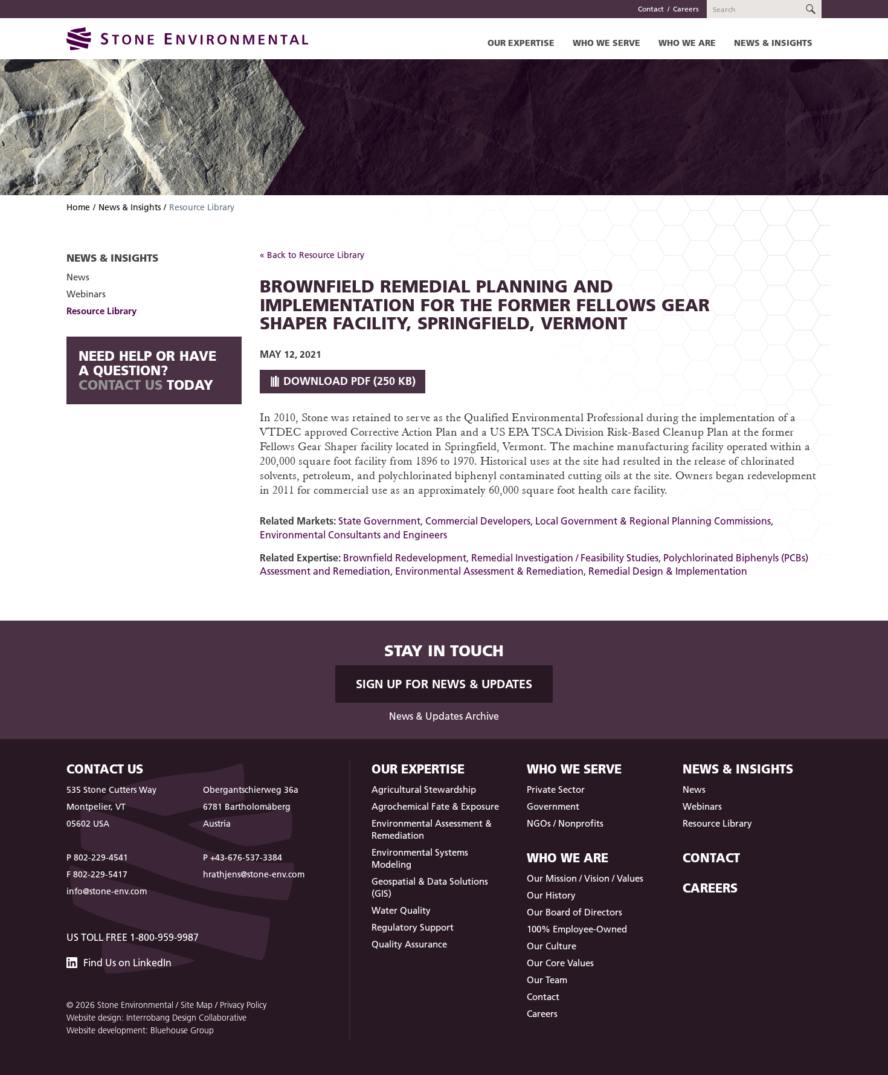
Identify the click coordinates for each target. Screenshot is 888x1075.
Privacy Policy (243, 1004)
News (77, 277)
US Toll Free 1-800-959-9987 (132, 937)
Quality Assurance (409, 944)
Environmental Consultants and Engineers (353, 535)
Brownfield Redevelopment (404, 558)
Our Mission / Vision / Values (585, 878)
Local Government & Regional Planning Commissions (653, 521)
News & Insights (773, 42)
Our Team (547, 980)
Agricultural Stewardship (424, 789)
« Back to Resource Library (312, 255)
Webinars (86, 294)
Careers (686, 8)
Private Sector (556, 789)
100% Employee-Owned (577, 929)
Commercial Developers (477, 521)
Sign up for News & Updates (444, 684)
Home (78, 207)
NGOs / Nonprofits (565, 823)
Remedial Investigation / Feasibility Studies (564, 558)
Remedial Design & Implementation (667, 571)
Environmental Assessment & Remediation (489, 571)
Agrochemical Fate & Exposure (435, 806)
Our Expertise (521, 42)
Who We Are (687, 42)
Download (348, 381)
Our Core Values (560, 963)
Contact (651, 8)
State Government (379, 521)
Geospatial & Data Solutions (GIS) (430, 887)
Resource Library (101, 311)
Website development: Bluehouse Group (140, 1030)
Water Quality (401, 910)
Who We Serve (606, 42)
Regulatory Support (413, 927)
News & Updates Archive (444, 716)
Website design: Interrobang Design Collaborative (156, 1017)
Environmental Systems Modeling (420, 858)
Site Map (197, 1004)
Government (553, 806)
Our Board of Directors (574, 912)
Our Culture (551, 946)
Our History (551, 895)
